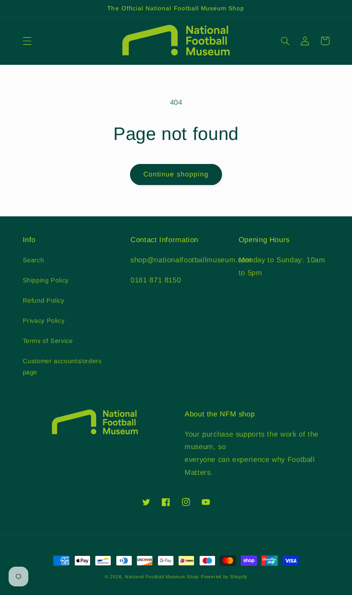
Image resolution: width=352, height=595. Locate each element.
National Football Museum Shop (162, 576)
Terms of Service (48, 340)
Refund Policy (43, 300)
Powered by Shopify (224, 576)
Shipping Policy (46, 280)
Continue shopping (176, 174)
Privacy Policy (44, 320)
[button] (27, 41)
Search (33, 260)
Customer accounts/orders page (62, 367)
